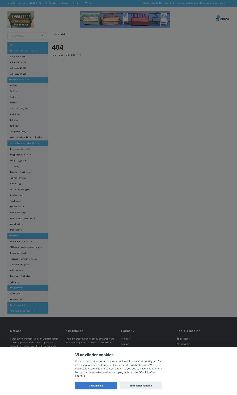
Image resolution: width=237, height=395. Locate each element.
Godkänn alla (96, 385)
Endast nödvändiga (141, 385)
